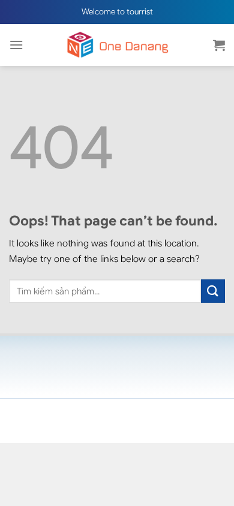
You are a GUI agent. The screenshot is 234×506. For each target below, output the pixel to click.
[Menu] (16, 44)
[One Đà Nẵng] (117, 45)
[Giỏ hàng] (219, 45)
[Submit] (213, 291)
